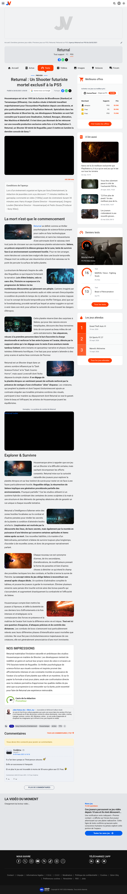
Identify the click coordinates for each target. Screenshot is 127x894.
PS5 (11, 726)
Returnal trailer (11, 413)
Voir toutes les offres (100, 124)
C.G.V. (57, 875)
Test (87, 256)
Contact (10, 875)
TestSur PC (104, 292)
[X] (25, 861)
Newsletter (67, 879)
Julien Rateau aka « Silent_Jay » (24, 710)
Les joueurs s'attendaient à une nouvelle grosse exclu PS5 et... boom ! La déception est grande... (109, 213)
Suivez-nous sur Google (42, 91)
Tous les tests (100, 304)
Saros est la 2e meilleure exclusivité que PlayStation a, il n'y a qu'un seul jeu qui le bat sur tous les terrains (99, 168)
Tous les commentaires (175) (59, 733)
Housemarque (44, 726)
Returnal (52, 42)
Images (81, 68)
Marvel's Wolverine (97, 348)
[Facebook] (18, 861)
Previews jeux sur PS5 (40, 42)
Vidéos (64, 68)
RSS (77, 879)
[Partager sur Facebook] (59, 59)
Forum (116, 68)
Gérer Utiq (114, 875)
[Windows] (104, 861)
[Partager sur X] (66, 59)
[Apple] (97, 861)
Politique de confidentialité (86, 875)
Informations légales (35, 875)
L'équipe (20, 875)
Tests (47, 68)
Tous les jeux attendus (100, 360)
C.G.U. (49, 875)
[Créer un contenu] (121, 42)
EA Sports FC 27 (96, 337)
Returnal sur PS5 (62, 42)
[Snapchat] (63, 861)
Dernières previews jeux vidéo (21, 42)
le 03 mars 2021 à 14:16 (21, 754)
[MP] (23, 750)
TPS (60, 726)
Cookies (103, 875)
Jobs (84, 879)
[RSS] (44, 861)
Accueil (7, 42)
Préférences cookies (51, 879)
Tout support (59, 54)
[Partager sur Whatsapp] (62, 59)
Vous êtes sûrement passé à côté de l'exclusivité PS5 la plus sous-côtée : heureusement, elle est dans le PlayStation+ (109, 184)
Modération (67, 875)
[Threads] (56, 861)
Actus (31, 68)
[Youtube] (37, 861)
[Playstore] (91, 861)
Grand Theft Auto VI (98, 326)
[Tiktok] (50, 861)
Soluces (99, 68)
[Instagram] (31, 861)
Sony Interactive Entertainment (26, 726)
